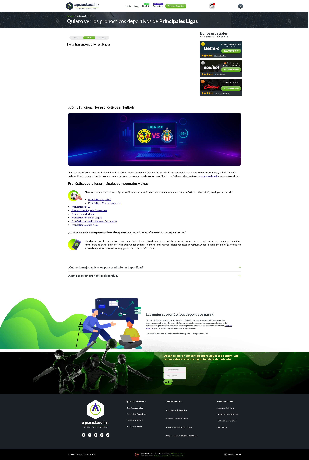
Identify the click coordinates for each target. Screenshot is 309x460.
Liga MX (145, 6)
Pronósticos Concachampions (104, 203)
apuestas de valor (209, 176)
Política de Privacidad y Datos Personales (169, 456)
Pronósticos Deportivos (136, 414)
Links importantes (174, 401)
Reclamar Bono (231, 51)
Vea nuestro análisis (221, 93)
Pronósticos (158, 6)
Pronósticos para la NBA (84, 224)
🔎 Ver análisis (219, 74)
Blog (136, 6)
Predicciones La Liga (82, 213)
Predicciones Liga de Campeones (89, 210)
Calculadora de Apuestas (176, 410)
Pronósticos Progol (134, 420)
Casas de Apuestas (176, 6)
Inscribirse (168, 382)
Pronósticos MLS (80, 206)
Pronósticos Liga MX (99, 199)
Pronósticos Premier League (86, 217)
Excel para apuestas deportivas (179, 427)
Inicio (128, 6)
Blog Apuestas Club (134, 408)
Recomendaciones (225, 401)
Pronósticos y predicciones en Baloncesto (94, 221)
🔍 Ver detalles (220, 56)
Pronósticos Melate (134, 426)
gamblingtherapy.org (177, 453)
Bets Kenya (222, 427)
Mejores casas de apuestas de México (181, 436)
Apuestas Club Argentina (228, 414)
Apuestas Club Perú (226, 408)
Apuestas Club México (136, 401)
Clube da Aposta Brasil (227, 421)
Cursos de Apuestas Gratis (177, 418)
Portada (70, 16)
